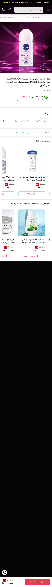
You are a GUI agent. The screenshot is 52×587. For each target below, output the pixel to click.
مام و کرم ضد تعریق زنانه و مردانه (27, 133)
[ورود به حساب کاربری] (10, 9)
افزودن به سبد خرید (37, 582)
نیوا (44, 90)
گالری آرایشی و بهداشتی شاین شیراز (38, 18)
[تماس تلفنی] (4, 572)
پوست (21, 18)
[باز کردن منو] (48, 10)
